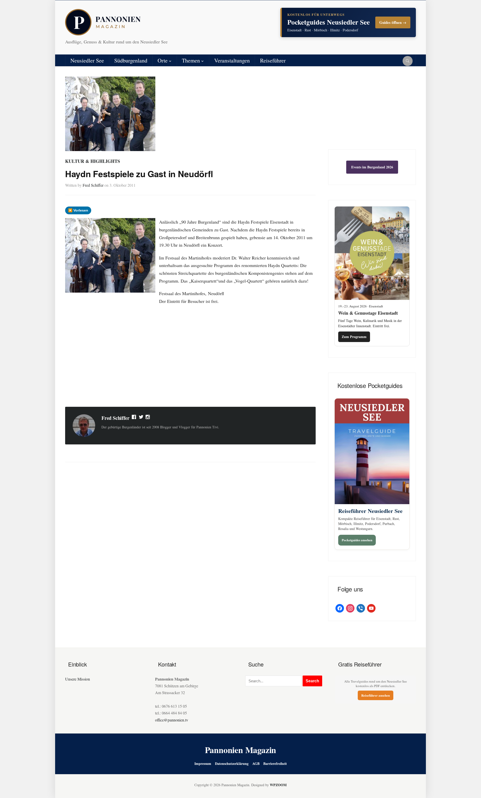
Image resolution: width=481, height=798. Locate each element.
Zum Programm (354, 336)
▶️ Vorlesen (78, 210)
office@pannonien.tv (171, 719)
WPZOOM (278, 784)
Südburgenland (130, 60)
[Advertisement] (190, 363)
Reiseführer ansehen (375, 695)
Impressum (202, 763)
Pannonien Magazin (240, 750)
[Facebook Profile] (134, 418)
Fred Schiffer (93, 185)
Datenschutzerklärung (232, 763)
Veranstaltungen (232, 60)
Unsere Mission (77, 679)
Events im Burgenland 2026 (372, 167)
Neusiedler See (87, 60)
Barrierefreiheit (275, 763)
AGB (256, 763)
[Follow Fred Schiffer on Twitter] (141, 418)
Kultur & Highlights (92, 161)
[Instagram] (148, 418)
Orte (163, 60)
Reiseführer (273, 60)
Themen (191, 60)
